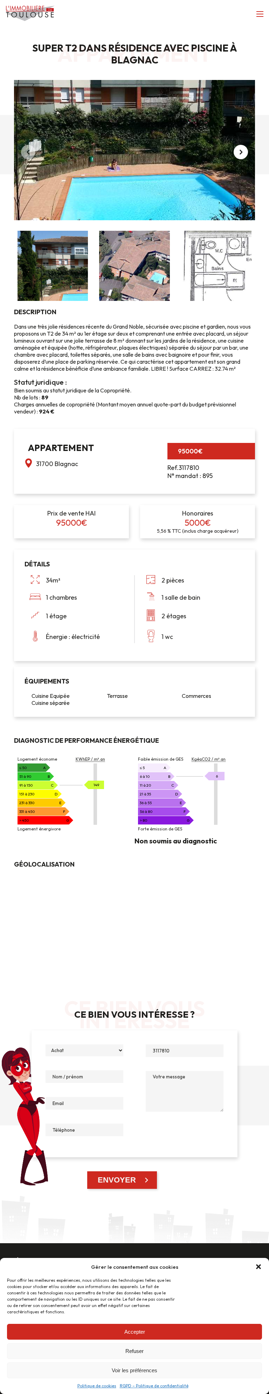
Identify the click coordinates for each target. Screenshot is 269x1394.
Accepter (134, 1332)
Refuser (134, 1351)
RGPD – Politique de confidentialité (154, 1385)
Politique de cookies (96, 1385)
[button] (258, 1266)
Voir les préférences (134, 1370)
